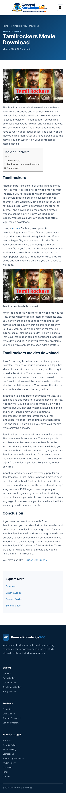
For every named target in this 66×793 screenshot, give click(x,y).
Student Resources (12, 718)
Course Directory (11, 722)
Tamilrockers (13, 160)
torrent (16, 228)
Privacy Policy (9, 763)
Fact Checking (9, 749)
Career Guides (14, 599)
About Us (7, 740)
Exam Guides (13, 592)
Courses (10, 586)
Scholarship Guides (12, 687)
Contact (6, 776)
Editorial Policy (9, 745)
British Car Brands (36, 559)
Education (7, 709)
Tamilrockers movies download (23, 164)
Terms (5, 772)
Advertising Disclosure (13, 758)
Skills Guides (9, 713)
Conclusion (13, 168)
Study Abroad (9, 691)
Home (5, 26)
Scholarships (13, 605)
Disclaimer (7, 767)
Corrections (8, 754)
